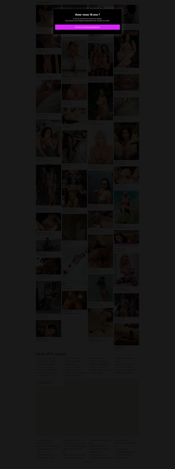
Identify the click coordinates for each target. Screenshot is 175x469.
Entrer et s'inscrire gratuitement (87, 27)
